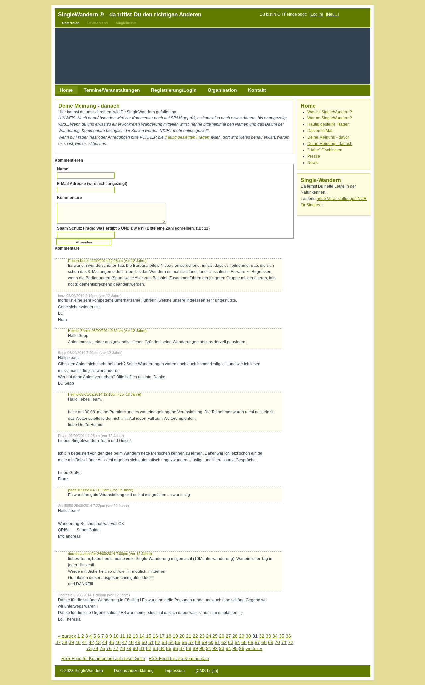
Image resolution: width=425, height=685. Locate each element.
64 (237, 642)
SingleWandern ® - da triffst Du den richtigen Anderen (129, 14)
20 (182, 636)
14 (142, 636)
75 (102, 648)
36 (288, 636)
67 (257, 642)
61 (217, 642)
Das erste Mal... (321, 130)
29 (241, 636)
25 (215, 636)
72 (290, 642)
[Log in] (316, 14)
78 (122, 648)
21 (188, 636)
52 (157, 642)
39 (71, 642)
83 (155, 648)
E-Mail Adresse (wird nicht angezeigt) (92, 183)
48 (131, 642)
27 (228, 636)
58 (197, 642)
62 (224, 642)
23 (202, 636)
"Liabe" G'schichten (324, 150)
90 (202, 648)
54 (171, 642)
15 (148, 636)
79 (128, 648)
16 (155, 636)
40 (78, 642)
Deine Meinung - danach (329, 143)
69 (270, 642)
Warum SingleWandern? (329, 118)
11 (122, 636)
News (312, 162)
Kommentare (69, 197)
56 (184, 642)
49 (137, 642)
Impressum (175, 670)
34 (275, 636)
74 (95, 648)
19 (175, 636)
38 (64, 642)
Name (62, 169)
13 (135, 636)
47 (124, 642)
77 (115, 648)
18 (168, 636)
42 (91, 642)
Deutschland (97, 23)
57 (191, 642)
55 (177, 642)
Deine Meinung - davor (328, 137)
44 (104, 642)
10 (116, 636)
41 (84, 642)
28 (235, 636)
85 (168, 648)
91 (208, 648)
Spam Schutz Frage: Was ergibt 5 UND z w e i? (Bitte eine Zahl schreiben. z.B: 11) (133, 228)
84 (162, 648)
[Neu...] (332, 14)
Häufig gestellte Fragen (328, 124)
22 (195, 636)
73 (89, 648)
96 (241, 648)
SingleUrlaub (126, 23)
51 (151, 642)
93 (221, 648)
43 (98, 642)
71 (284, 642)
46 (118, 642)
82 (148, 648)
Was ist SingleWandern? (329, 112)
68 (264, 642)
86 (175, 648)
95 (235, 648)
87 (182, 648)
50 (144, 642)
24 (208, 636)
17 (162, 636)
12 (128, 636)
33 (268, 636)
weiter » (254, 648)
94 (228, 648)
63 (230, 642)
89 (195, 648)
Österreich (70, 23)
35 (281, 636)
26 (221, 636)
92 (215, 648)
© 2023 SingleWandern (81, 670)
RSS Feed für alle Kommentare (179, 658)
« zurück (67, 636)
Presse (313, 156)
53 (164, 642)
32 (261, 636)
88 (188, 648)
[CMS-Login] (207, 670)
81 (142, 648)
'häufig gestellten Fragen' (187, 137)
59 (204, 642)
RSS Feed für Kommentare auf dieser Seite (103, 658)
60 (210, 642)
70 (277, 642)
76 (109, 648)
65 (244, 642)
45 (111, 642)
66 (250, 642)
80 (135, 648)
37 (58, 642)
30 (248, 636)
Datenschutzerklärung (134, 670)
